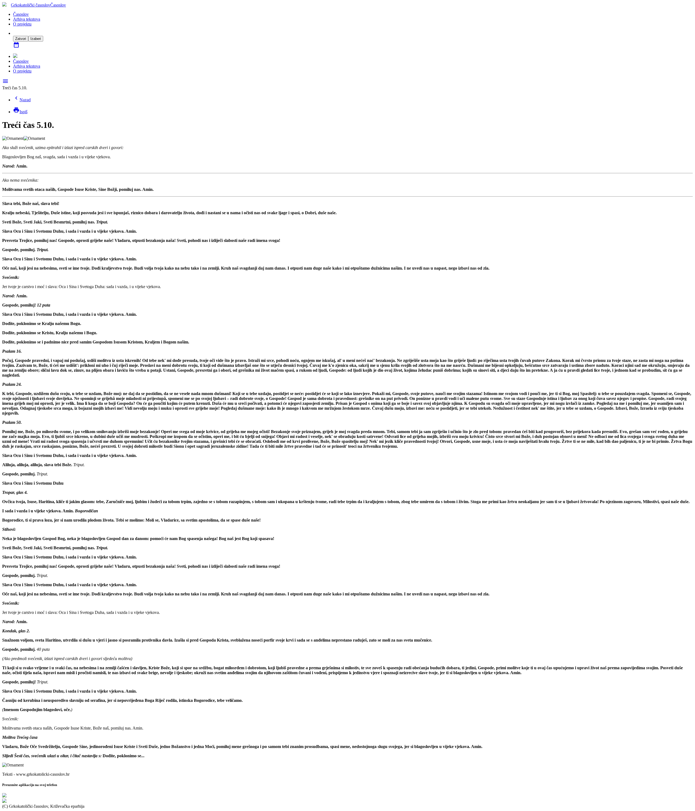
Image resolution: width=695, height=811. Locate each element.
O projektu (22, 24)
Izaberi (35, 39)
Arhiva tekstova (26, 19)
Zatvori (20, 39)
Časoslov (21, 14)
